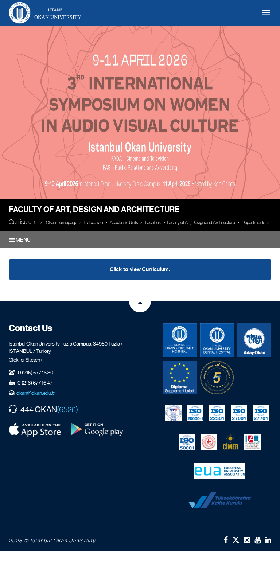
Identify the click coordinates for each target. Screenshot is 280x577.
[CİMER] (230, 442)
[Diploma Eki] (180, 378)
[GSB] (209, 442)
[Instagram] (247, 539)
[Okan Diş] (217, 340)
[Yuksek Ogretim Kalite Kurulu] (217, 378)
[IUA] (252, 442)
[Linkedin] (268, 539)
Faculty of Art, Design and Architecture (94, 209)
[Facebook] (226, 539)
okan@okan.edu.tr (35, 393)
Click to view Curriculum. (140, 269)
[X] (236, 538)
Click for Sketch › (25, 360)
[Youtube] (257, 539)
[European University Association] (219, 471)
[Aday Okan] (254, 340)
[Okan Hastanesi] (180, 340)
